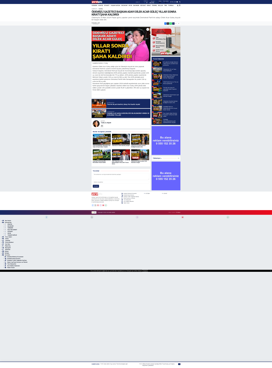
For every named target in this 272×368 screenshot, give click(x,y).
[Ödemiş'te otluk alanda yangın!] (121, 139)
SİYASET (106, 5)
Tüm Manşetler (127, 199)
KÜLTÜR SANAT (12, 229)
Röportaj (7, 246)
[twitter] (92, 217)
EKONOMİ (124, 5)
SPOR (130, 5)
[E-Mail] (102, 126)
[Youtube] (103, 205)
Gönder (96, 186)
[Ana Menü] (179, 5)
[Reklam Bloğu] (166, 41)
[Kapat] (271, 271)
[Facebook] (93, 205)
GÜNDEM (94, 5)
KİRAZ (149, 5)
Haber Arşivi (126, 203)
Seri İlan (7, 244)
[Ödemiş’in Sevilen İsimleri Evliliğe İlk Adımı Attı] (140, 139)
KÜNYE (165, 193)
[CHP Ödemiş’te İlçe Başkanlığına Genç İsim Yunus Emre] (121, 154)
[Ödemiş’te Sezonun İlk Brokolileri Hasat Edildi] (102, 154)
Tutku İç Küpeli (106, 122)
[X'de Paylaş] (168, 23)
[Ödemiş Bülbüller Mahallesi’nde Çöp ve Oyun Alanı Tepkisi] (102, 139)
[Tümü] (178, 158)
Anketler (7, 249)
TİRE (165, 5)
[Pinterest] (98, 205)
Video (7, 238)
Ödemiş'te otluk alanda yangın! (121, 145)
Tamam (145, 270)
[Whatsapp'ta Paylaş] (170, 23)
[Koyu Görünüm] (177, 5)
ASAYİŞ (100, 5)
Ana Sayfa (8, 220)
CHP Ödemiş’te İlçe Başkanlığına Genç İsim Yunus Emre (120, 162)
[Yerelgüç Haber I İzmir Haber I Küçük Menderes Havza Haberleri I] (97, 2)
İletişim (7, 253)
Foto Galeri (8, 237)
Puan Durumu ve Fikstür (129, 198)
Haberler (94, 8)
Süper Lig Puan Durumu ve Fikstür (17, 262)
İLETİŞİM (147, 193)
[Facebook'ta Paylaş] (165, 23)
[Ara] (179, 2)
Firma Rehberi (9, 242)
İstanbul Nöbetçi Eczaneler (130, 193)
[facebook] (46, 217)
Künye (7, 251)
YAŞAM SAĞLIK (115, 5)
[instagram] (137, 217)
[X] (95, 205)
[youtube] (182, 217)
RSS (95, 212)
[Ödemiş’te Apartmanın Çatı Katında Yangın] (140, 154)
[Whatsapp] (106, 205)
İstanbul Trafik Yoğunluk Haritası (131, 196)
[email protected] (99, 202)
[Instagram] (100, 205)
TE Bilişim (178, 212)
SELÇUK (160, 5)
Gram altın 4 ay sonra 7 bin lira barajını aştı (115, 364)
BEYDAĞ (143, 5)
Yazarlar (7, 240)
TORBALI (171, 5)
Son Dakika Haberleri (129, 201)
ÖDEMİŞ (154, 5)
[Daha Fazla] (173, 23)
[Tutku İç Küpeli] (96, 123)
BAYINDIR (136, 5)
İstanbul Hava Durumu (129, 195)
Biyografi (8, 247)
